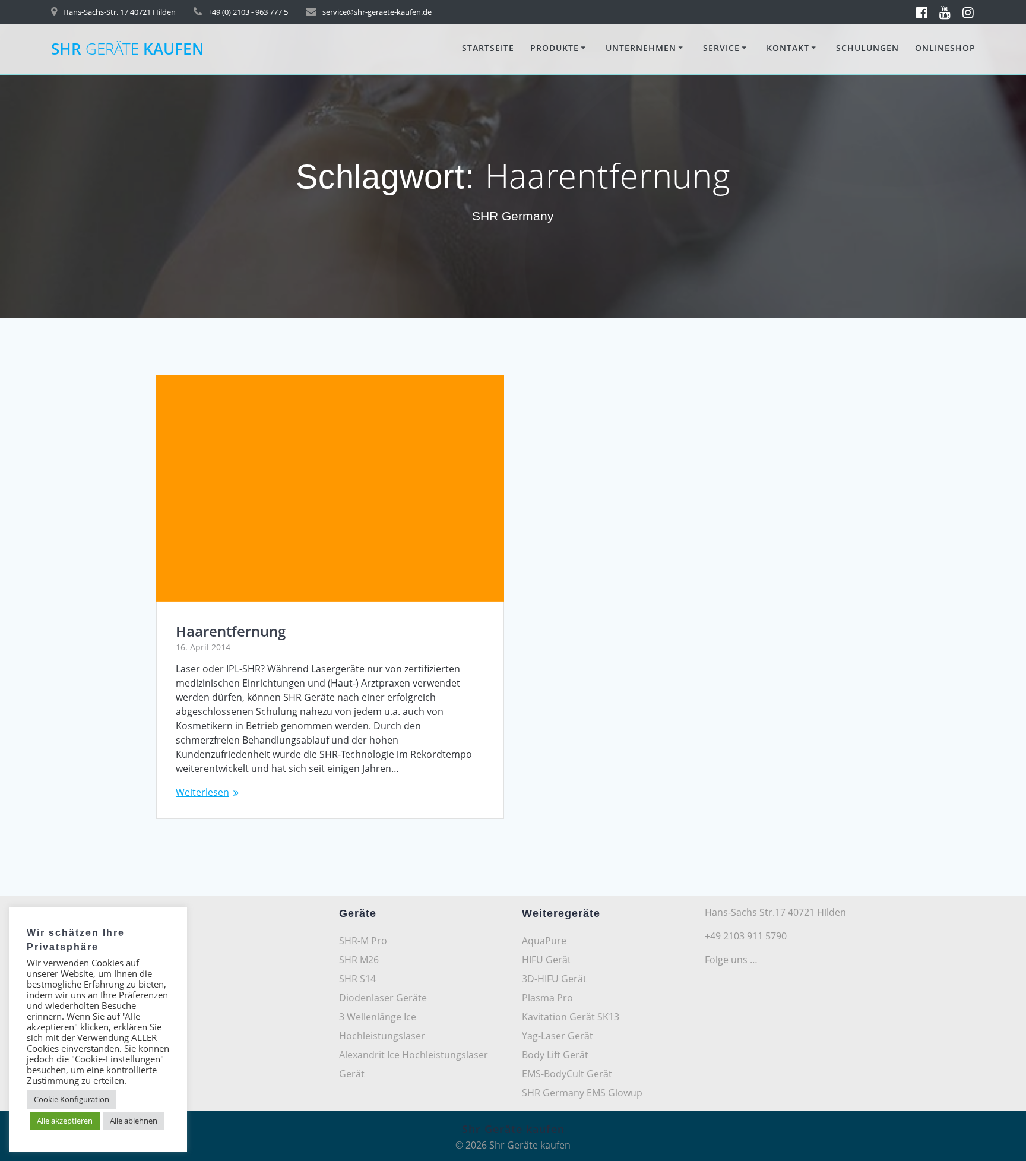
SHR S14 (357, 978)
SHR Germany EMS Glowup (582, 1092)
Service (721, 47)
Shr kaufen (127, 49)
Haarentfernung (231, 631)
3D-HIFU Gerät (554, 978)
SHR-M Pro (363, 940)
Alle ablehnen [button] (133, 1120)
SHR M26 (359, 959)
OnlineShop (945, 47)
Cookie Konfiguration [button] (71, 1099)
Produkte (554, 47)
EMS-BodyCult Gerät (567, 1073)
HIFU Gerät (546, 959)
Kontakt (788, 47)
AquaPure (544, 940)
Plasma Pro (547, 997)
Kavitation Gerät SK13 (570, 1016)
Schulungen (867, 47)
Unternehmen (641, 47)
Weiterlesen (202, 792)
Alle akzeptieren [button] (65, 1120)
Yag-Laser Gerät (557, 1035)
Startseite (488, 47)
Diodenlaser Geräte (383, 997)
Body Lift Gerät (555, 1054)
